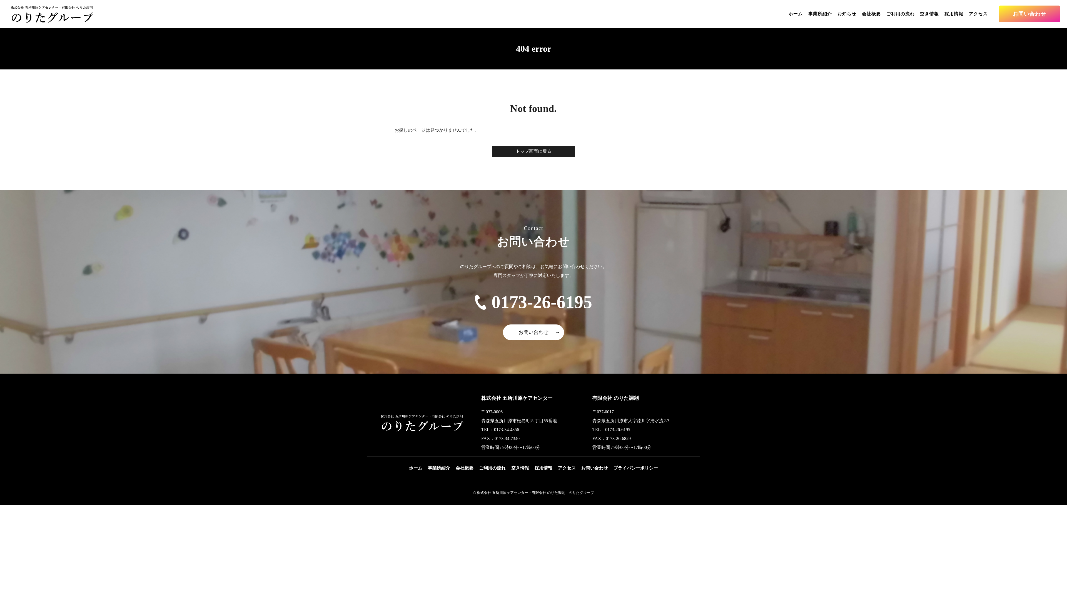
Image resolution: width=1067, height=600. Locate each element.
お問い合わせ (1029, 14)
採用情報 (953, 13)
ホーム (796, 13)
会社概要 (871, 13)
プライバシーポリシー (636, 468)
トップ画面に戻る (533, 151)
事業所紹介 (820, 13)
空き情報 (929, 13)
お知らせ (846, 13)
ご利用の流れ (900, 13)
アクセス (978, 13)
